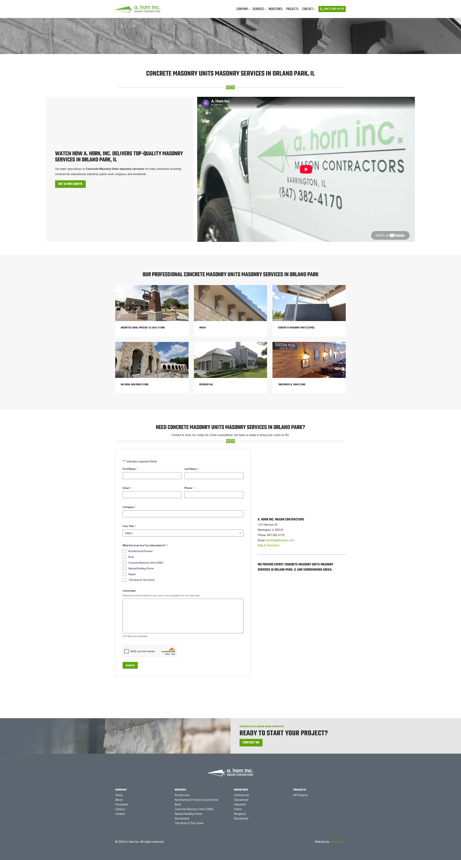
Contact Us (251, 742)
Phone (189, 488)
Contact (307, 9)
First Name (130, 469)
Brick (131, 557)
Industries (275, 9)
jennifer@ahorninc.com (280, 540)
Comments (129, 590)
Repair (132, 574)
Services (258, 9)
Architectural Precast (140, 551)
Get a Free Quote (70, 184)
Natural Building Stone (141, 568)
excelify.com (338, 841)
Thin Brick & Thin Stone (141, 580)
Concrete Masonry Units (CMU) (145, 562)
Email (127, 488)
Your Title (129, 526)
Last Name (191, 469)
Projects (292, 9)
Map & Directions (268, 545)
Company (242, 9)
